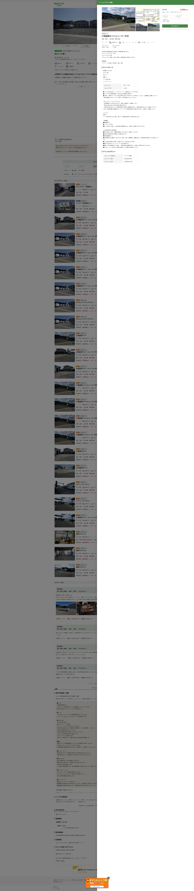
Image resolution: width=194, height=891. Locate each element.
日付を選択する (175, 26)
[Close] (100, 2)
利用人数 (165, 19)
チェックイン (166, 15)
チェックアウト (179, 15)
